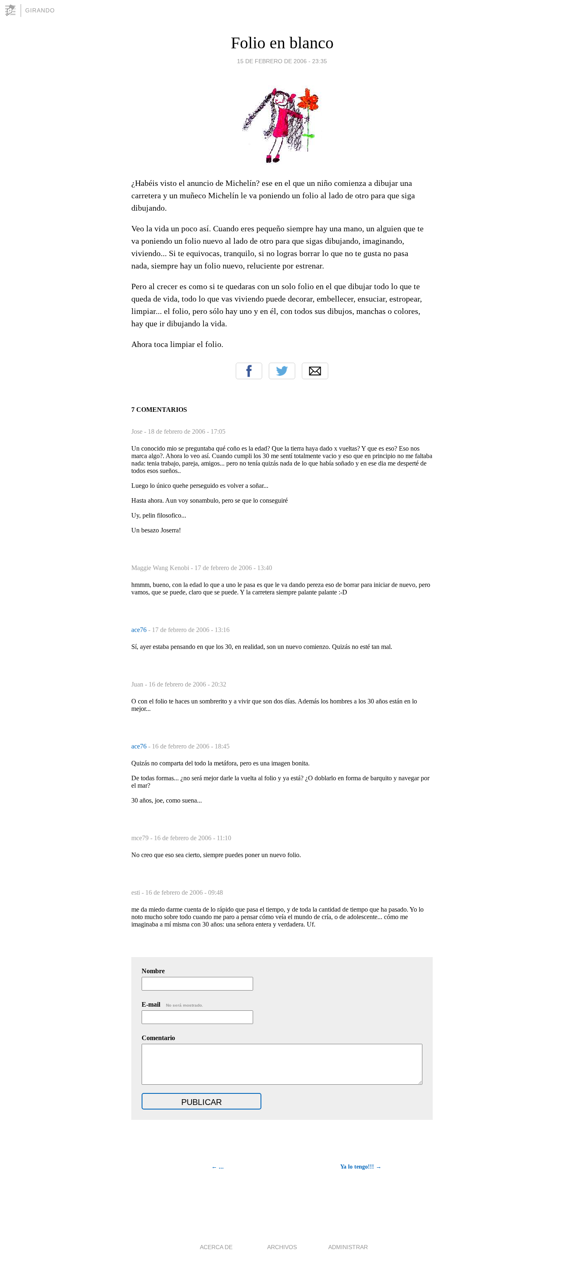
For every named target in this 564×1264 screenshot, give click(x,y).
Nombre (153, 970)
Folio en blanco (282, 42)
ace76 (139, 629)
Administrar (348, 1247)
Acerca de (216, 1247)
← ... (217, 1167)
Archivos (282, 1247)
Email (315, 371)
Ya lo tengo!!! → (361, 1167)
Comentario (158, 1037)
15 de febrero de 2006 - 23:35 (282, 61)
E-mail (172, 1004)
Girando (40, 10)
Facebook (249, 371)
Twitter (282, 371)
